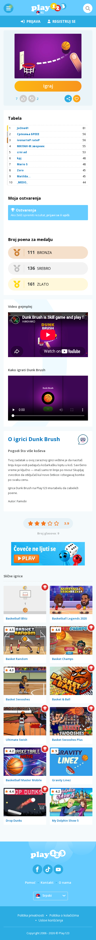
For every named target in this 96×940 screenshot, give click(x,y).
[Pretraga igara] (87, 8)
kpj (19, 158)
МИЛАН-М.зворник (31, 146)
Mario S (22, 164)
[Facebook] (37, 869)
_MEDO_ (22, 182)
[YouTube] (58, 869)
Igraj (48, 86)
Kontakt (47, 882)
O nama (65, 882)
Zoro (20, 170)
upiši (66, 215)
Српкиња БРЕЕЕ (28, 134)
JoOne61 (23, 128)
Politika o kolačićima (64, 915)
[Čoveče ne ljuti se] (48, 564)
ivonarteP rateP (28, 140)
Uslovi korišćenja (51, 920)
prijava (33, 21)
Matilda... (24, 176)
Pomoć (30, 882)
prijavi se (52, 215)
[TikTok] (48, 869)
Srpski (47, 895)
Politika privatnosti (30, 915)
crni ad (22, 152)
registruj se (63, 21)
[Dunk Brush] (48, 56)
